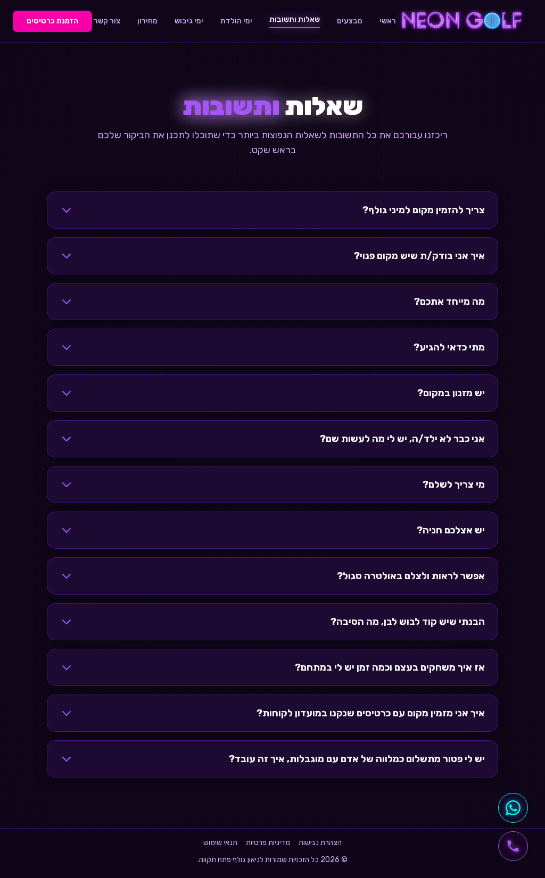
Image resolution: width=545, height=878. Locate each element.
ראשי (387, 21)
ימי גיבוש (189, 21)
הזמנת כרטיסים (52, 21)
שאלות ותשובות (294, 19)
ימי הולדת (236, 21)
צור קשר (107, 21)
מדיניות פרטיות (268, 842)
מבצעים (349, 21)
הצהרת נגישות (320, 842)
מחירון (147, 21)
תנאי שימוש (220, 842)
